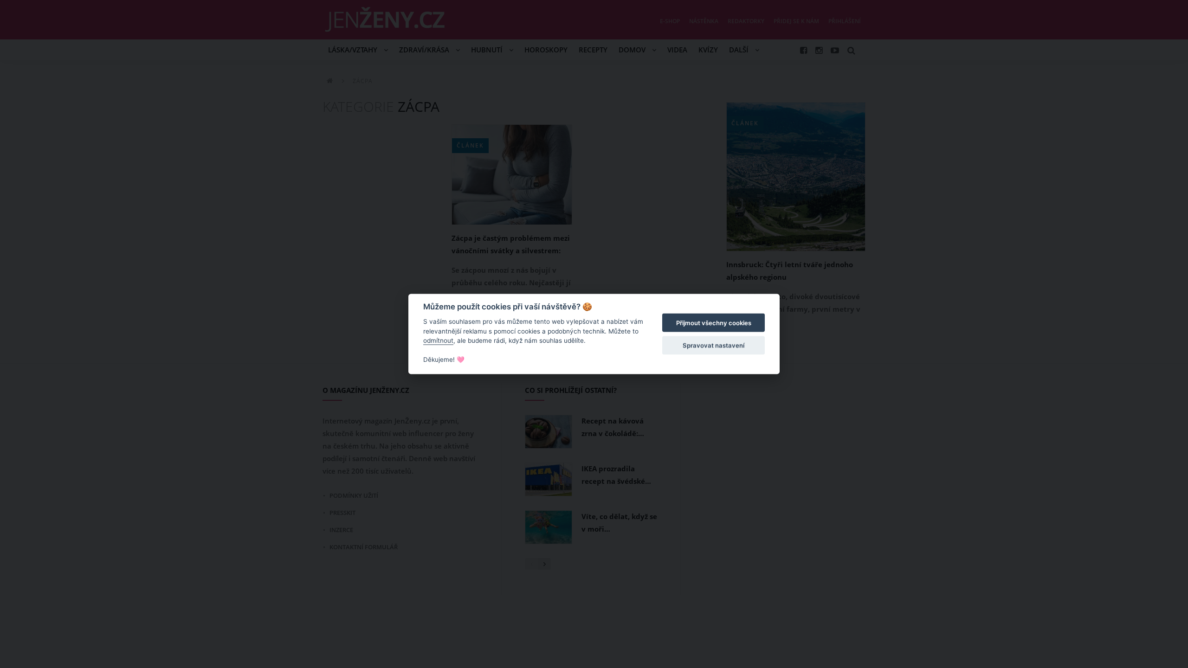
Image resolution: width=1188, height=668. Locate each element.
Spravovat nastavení (713, 345)
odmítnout (438, 340)
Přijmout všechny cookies (713, 323)
